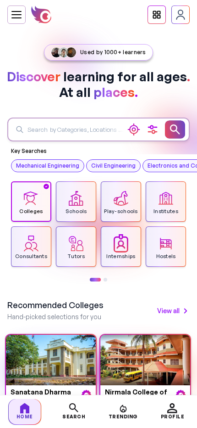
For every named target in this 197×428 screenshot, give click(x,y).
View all (168, 311)
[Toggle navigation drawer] (16, 15)
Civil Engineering (113, 165)
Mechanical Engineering (47, 165)
